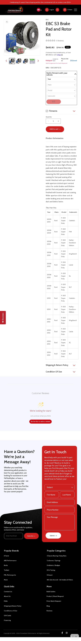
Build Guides (51, 592)
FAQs (6, 601)
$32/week (73, 60)
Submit (52, 536)
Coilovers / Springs (53, 561)
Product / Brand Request (55, 596)
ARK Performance (10, 561)
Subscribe (30, 536)
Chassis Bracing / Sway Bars (56, 556)
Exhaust (49, 575)
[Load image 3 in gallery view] (25, 61)
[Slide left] (6, 61)
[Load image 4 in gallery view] (32, 61)
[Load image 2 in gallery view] (19, 61)
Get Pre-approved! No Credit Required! (56, 63)
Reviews (49, 611)
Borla (6, 565)
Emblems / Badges (53, 565)
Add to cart (54, 129)
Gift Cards (7, 615)
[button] (39, 9)
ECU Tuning (51, 570)
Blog (48, 606)
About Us (7, 596)
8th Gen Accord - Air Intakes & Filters (60, 580)
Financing (7, 620)
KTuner (6, 556)
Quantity (49, 117)
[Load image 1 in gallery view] (12, 61)
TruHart (6, 570)
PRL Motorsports (10, 575)
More (6, 580)
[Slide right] (38, 61)
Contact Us (8, 592)
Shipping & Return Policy (12, 606)
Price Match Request (54, 601)
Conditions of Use (10, 611)
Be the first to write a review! (40, 421)
